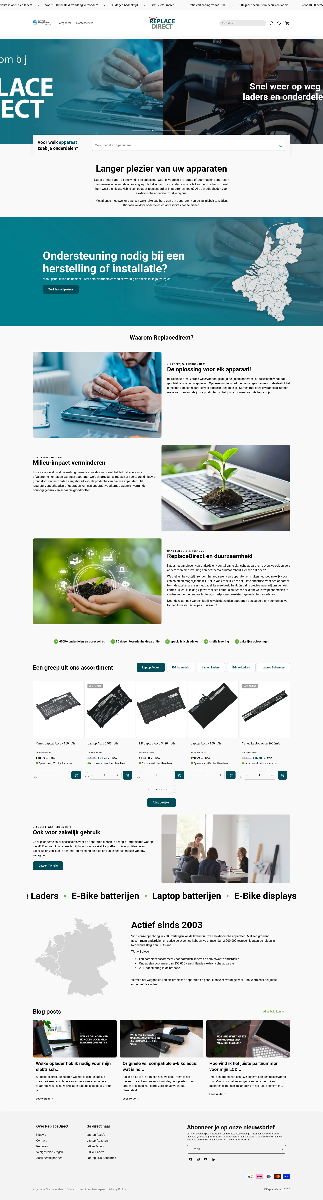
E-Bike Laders (95, 1152)
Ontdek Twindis (48, 865)
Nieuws (41, 1134)
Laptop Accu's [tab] (150, 667)
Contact (41, 1140)
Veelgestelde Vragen (49, 1152)
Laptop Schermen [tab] (273, 667)
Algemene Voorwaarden (48, 1189)
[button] (243, 23)
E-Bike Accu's (95, 1146)
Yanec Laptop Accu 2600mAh (261, 743)
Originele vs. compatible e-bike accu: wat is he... (160, 1066)
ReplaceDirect (274, 1189)
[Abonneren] (282, 1149)
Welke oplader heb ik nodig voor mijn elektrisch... (73, 1066)
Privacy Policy (117, 1189)
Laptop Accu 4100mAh (206, 743)
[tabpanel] (161, 744)
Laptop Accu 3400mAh (102, 743)
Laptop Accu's (96, 1134)
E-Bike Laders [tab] (241, 667)
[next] (174, 789)
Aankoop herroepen (92, 1189)
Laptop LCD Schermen (101, 1158)
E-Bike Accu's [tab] (180, 667)
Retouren (42, 1146)
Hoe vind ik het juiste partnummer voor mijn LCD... (243, 1066)
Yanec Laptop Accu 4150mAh (55, 743)
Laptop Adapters (97, 1140)
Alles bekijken (161, 802)
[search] (188, 145)
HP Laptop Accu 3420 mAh (157, 743)
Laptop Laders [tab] (211, 667)
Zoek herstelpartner (60, 289)
